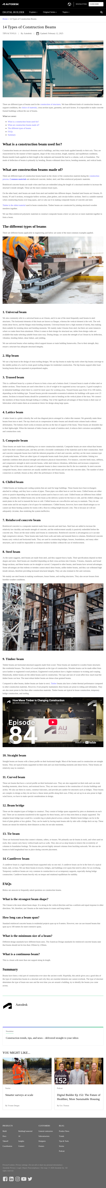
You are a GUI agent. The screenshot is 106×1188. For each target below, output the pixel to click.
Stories (61, 1146)
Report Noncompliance (30, 1168)
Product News (64, 1131)
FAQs (10, 132)
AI (19, 1136)
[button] (33, 12)
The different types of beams (19, 128)
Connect (21, 1146)
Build (5, 1131)
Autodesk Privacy (9, 1168)
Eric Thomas (64, 1106)
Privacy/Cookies (8, 1165)
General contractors (46, 1131)
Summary (12, 135)
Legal (19, 1168)
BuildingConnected (25, 1131)
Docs (4, 1136)
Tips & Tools (64, 1141)
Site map (44, 1168)
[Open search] (101, 12)
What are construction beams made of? (23, 125)
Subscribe (94, 4)
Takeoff (5, 1141)
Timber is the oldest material (14, 205)
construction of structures (50, 104)
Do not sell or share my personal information (45, 1165)
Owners (41, 1146)
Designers (42, 1141)
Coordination (7, 1146)
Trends (61, 1136)
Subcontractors (44, 1136)
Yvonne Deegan (13, 1106)
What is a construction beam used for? (23, 122)
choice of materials (29, 107)
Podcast (62, 1151)
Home (5, 19)
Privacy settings (21, 1165)
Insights (21, 1141)
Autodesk (28, 33)
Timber (54, 683)
